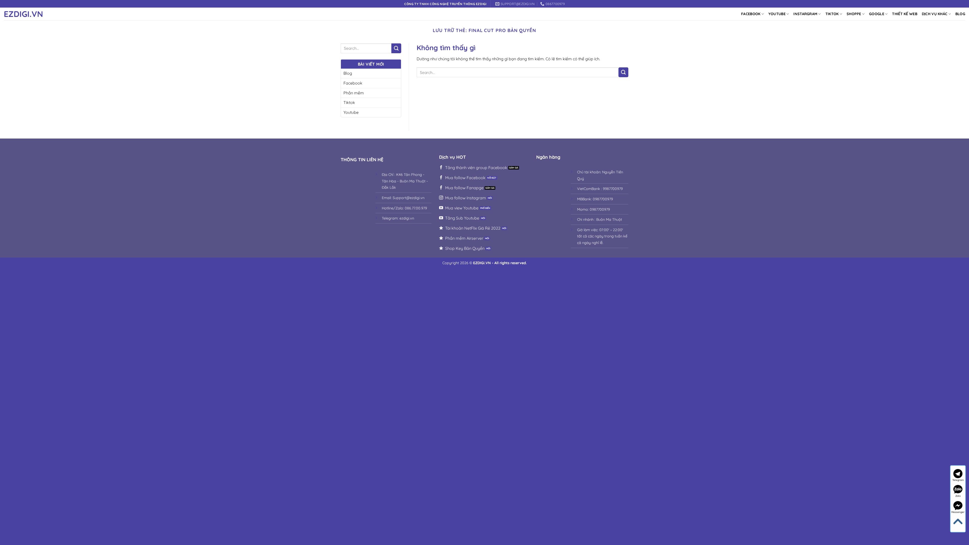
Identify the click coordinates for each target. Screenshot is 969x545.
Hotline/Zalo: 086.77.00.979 (404, 208)
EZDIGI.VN (23, 14)
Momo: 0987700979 (593, 209)
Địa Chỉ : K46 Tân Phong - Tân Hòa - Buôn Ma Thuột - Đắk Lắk (405, 181)
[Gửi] (396, 48)
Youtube (777, 14)
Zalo (958, 496)
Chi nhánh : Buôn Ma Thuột (599, 219)
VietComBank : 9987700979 (600, 188)
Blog (960, 14)
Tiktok (832, 14)
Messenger (957, 512)
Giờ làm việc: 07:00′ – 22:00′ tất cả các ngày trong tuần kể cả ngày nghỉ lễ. (602, 236)
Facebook (750, 14)
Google (876, 14)
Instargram (805, 14)
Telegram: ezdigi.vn (398, 218)
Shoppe (854, 14)
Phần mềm (353, 92)
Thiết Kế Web (904, 14)
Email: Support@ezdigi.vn (403, 198)
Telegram (958, 480)
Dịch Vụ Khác (934, 14)
